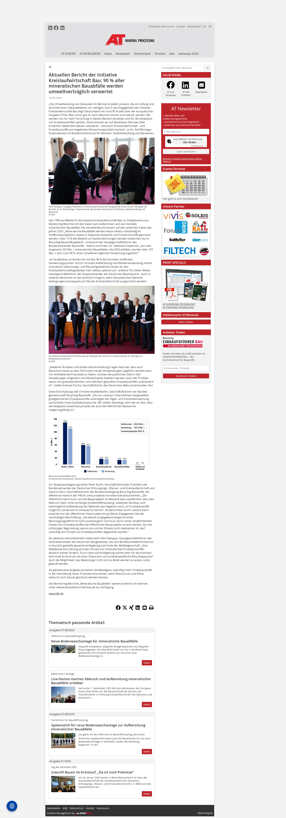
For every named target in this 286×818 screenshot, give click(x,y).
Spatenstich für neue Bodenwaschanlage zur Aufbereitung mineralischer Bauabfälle (98, 727)
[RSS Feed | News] (50, 28)
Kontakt (181, 26)
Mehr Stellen (186, 322)
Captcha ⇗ (198, 146)
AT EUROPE (68, 53)
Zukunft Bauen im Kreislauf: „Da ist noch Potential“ (92, 772)
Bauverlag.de (205, 813)
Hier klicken (189, 142)
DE (204, 26)
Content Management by (61, 813)
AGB (65, 808)
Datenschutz (77, 808)
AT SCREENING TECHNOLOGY (179, 304)
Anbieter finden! (187, 376)
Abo (171, 53)
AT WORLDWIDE (90, 53)
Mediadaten (194, 26)
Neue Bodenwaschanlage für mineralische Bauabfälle (94, 641)
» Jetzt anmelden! (186, 151)
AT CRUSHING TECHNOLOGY (178, 307)
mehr (146, 663)
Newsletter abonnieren (161, 26)
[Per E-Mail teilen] (144, 607)
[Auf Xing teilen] (131, 609)
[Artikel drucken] (151, 607)
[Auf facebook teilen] (118, 609)
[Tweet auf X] (124, 609)
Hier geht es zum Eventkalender (180, 198)
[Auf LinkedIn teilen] (138, 609)
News (108, 53)
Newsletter (123, 53)
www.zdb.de (56, 593)
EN (210, 26)
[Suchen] (207, 67)
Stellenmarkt (142, 53)
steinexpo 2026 (188, 53)
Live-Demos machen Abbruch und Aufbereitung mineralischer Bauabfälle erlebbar (101, 681)
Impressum (103, 808)
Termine (160, 53)
